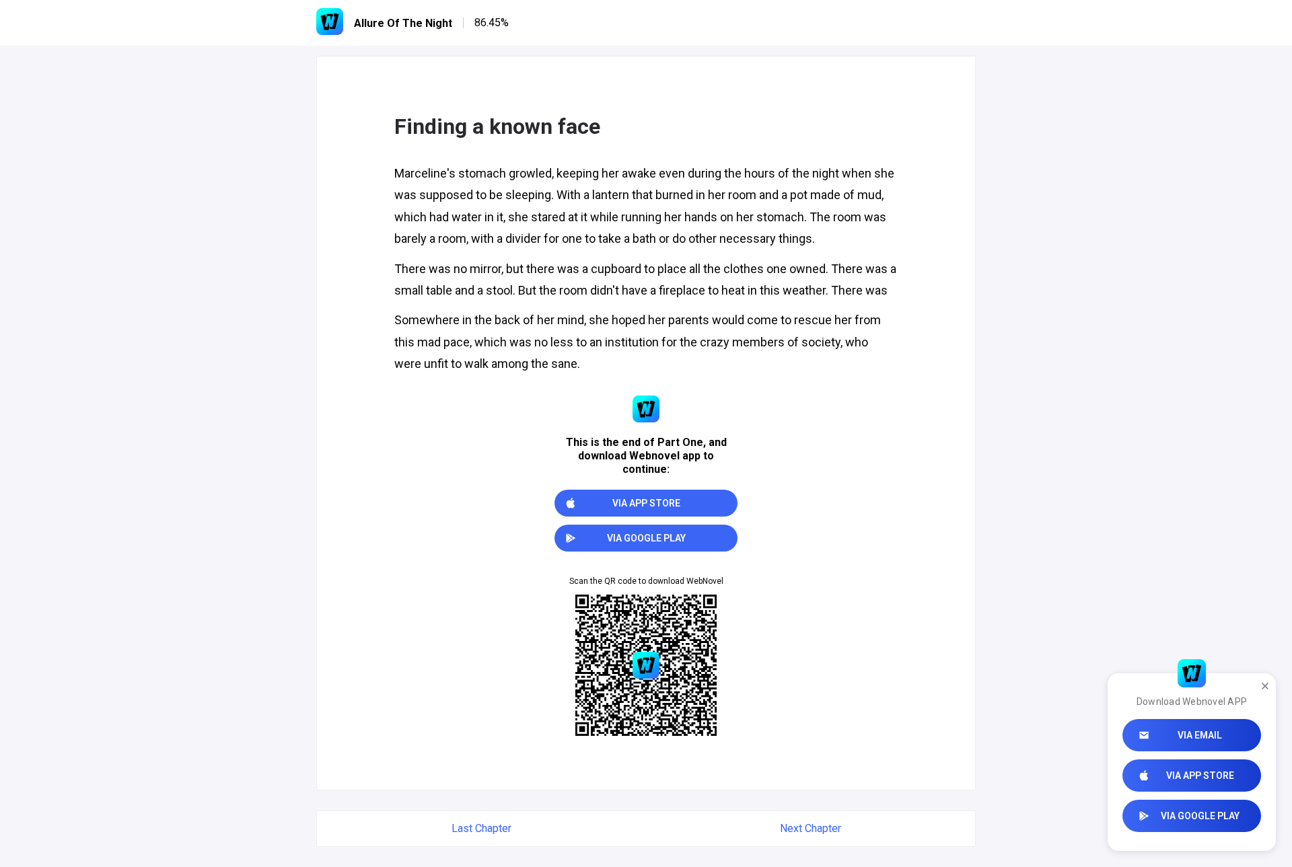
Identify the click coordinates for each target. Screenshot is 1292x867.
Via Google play (1200, 816)
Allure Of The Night (403, 23)
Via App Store (1200, 775)
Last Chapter (481, 828)
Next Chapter (810, 828)
